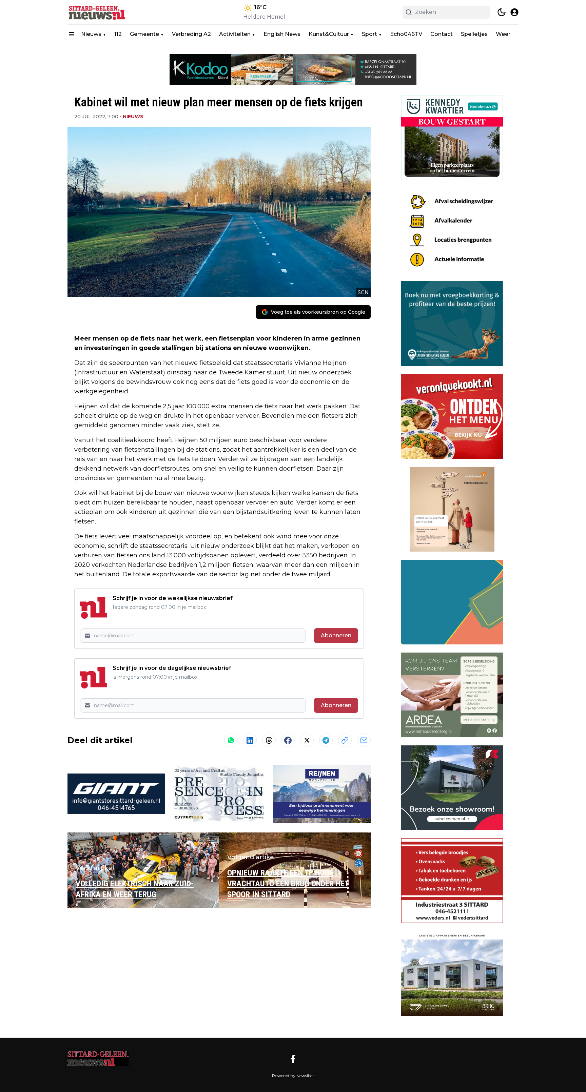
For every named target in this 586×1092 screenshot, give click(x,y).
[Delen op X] (307, 740)
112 (118, 34)
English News (281, 34)
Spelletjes (474, 34)
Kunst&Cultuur (329, 34)
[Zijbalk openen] (71, 34)
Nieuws (91, 34)
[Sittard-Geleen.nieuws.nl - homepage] (98, 12)
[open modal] (514, 12)
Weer (503, 34)
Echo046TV (406, 34)
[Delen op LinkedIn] (250, 740)
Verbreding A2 (191, 34)
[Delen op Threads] (269, 740)
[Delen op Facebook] (288, 740)
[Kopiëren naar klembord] (345, 740)
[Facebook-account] (293, 1059)
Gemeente (144, 34)
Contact (441, 34)
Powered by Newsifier (293, 1075)
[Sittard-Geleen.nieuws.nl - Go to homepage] (98, 1058)
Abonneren (336, 635)
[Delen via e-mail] (364, 740)
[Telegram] (326, 740)
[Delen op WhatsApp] (231, 740)
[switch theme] (501, 12)
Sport (369, 34)
